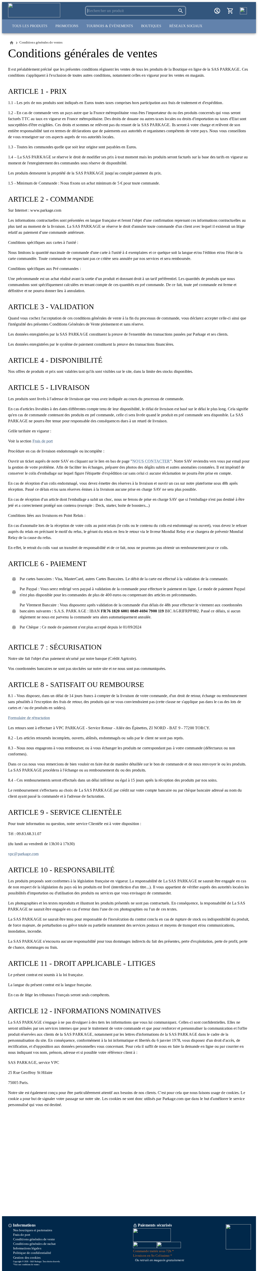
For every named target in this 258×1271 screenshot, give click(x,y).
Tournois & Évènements (109, 26)
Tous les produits (29, 26)
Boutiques (151, 26)
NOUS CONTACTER (151, 461)
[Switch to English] (243, 10)
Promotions (66, 26)
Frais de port (43, 441)
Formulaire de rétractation (29, 718)
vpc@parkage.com (23, 854)
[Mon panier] (230, 10)
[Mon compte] (217, 10)
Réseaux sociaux (185, 26)
